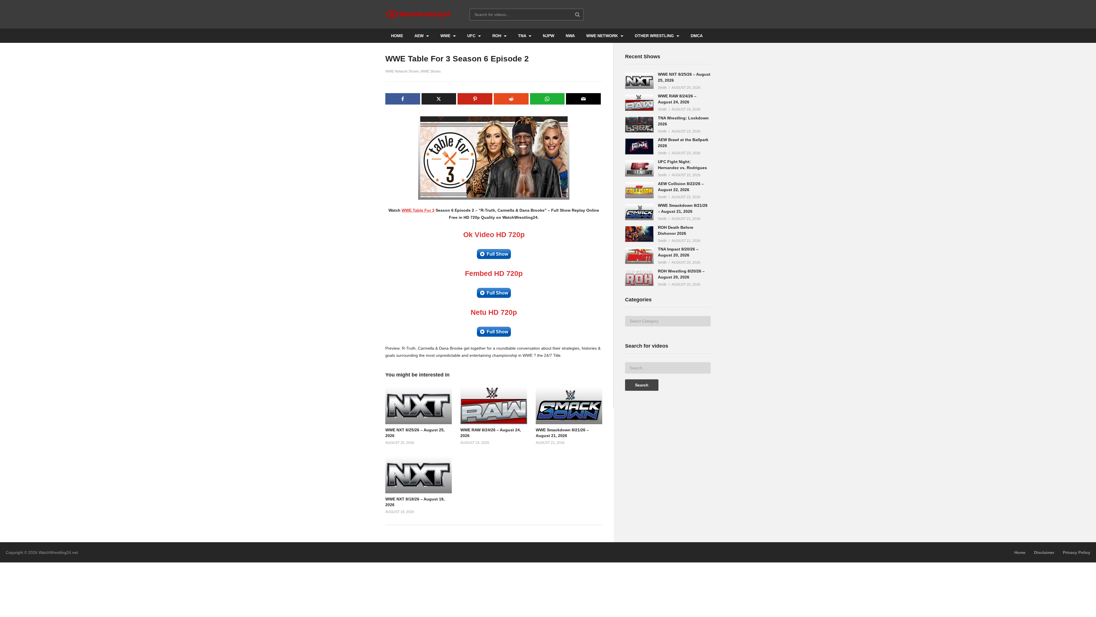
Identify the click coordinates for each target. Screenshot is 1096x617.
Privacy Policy (1076, 552)
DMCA (697, 35)
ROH (497, 35)
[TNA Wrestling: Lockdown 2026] (639, 125)
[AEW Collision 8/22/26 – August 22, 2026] (639, 190)
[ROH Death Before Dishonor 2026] (639, 234)
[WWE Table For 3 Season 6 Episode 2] (418, 405)
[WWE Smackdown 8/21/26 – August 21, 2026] (639, 212)
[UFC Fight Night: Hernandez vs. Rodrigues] (639, 168)
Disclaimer (1044, 552)
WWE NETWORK (602, 35)
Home (1020, 552)
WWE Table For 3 (418, 210)
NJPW (548, 35)
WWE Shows (431, 71)
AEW (419, 35)
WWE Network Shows (402, 71)
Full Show (497, 254)
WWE (446, 35)
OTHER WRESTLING (655, 35)
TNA (522, 35)
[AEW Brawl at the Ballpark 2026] (639, 146)
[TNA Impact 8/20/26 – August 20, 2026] (639, 256)
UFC (472, 35)
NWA (570, 35)
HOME (397, 35)
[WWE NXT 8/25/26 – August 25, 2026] (639, 81)
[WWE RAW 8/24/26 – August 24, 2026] (639, 103)
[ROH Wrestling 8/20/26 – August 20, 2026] (639, 278)
